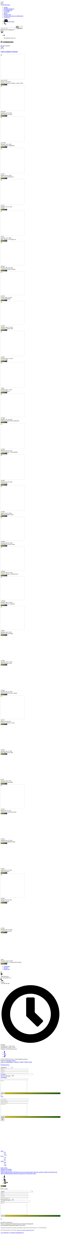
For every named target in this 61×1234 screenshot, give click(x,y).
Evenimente (7, 966)
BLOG (5, 13)
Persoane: (3, 1074)
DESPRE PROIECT (9, 9)
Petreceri (6, 968)
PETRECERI (7, 14)
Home (2, 45)
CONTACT (7, 17)
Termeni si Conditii (18, 1062)
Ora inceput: (4, 1077)
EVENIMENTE (8, 10)
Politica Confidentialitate (7, 1062)
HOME (6, 7)
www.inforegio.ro (5, 1232)
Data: (2, 1075)
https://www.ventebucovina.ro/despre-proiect (25, 1230)
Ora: (2, 1201)
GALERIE (6, 11)
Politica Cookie (28, 1062)
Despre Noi (7, 969)
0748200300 (9, 24)
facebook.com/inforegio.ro (17, 1232)
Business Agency (11, 1060)
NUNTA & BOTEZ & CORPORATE (13, 16)
